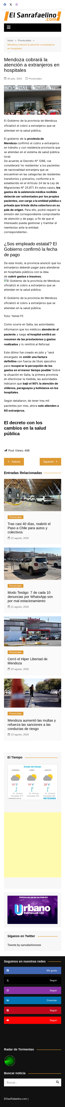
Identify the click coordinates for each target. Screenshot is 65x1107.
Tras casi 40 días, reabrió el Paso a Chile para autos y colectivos (29, 528)
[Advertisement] (32, 844)
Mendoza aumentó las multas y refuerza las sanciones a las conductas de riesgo (32, 725)
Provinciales (35, 78)
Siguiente (48, 461)
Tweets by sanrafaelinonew (24, 945)
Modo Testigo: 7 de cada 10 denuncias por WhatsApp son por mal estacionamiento (30, 597)
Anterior (16, 461)
